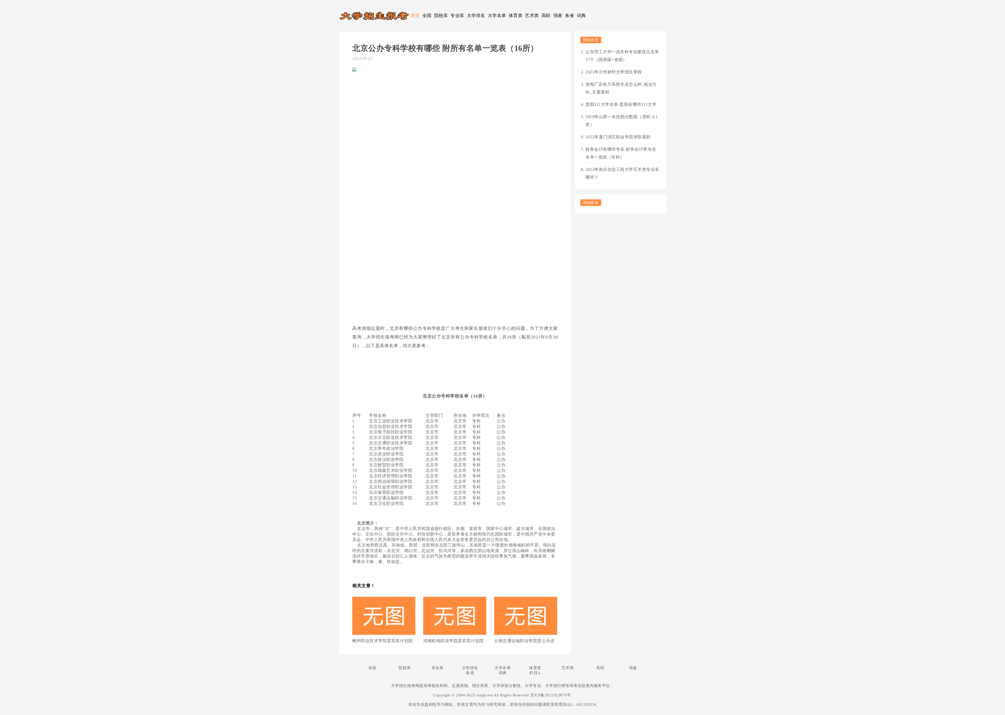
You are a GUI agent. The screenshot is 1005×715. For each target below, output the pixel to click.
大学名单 (497, 15)
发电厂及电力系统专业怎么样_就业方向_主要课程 (621, 88)
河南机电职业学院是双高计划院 (453, 640)
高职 (546, 15)
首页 (415, 15)
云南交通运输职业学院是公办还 (524, 640)
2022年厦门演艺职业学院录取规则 (618, 137)
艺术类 (532, 15)
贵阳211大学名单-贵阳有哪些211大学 (620, 104)
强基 (557, 15)
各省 (569, 15)
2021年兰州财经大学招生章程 (613, 72)
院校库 (441, 15)
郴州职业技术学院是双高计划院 (382, 640)
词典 (581, 15)
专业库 (457, 15)
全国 (427, 15)
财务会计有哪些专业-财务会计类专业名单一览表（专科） (620, 153)
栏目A (535, 673)
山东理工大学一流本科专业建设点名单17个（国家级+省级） (622, 56)
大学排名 (476, 15)
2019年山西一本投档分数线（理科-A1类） (621, 120)
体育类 (516, 15)
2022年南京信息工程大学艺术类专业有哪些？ (622, 173)
